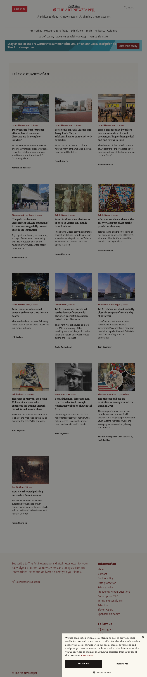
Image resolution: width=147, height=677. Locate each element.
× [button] (143, 637)
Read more (87, 655)
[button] (103, 672)
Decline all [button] (122, 663)
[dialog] (104, 655)
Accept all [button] (83, 663)
